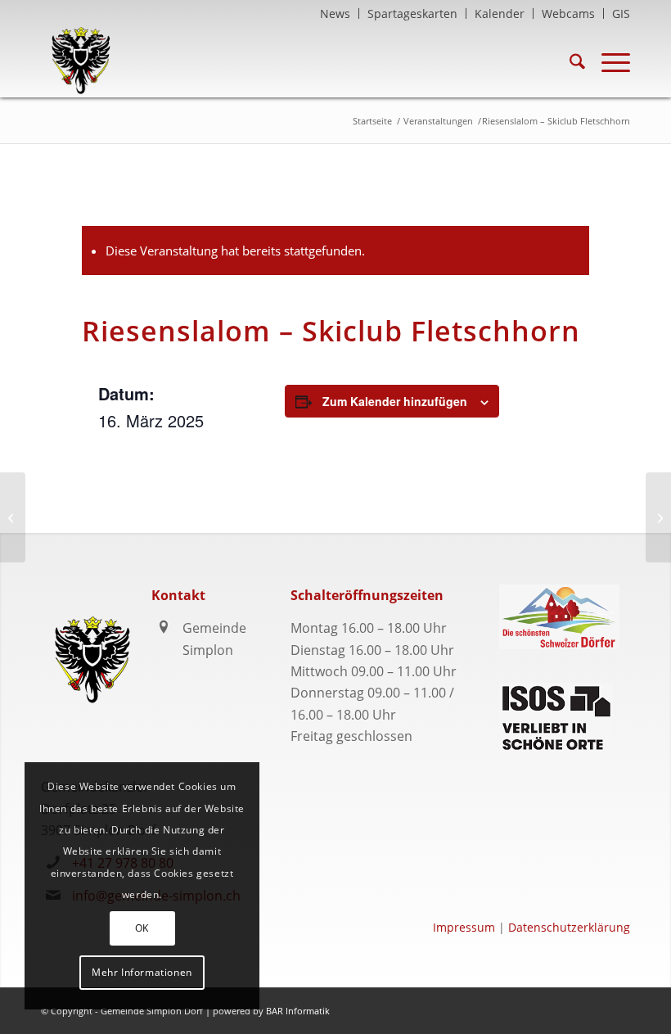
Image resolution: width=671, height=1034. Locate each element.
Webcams (568, 13)
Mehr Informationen (142, 972)
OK (142, 928)
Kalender (500, 13)
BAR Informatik (298, 1011)
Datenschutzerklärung (569, 927)
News (335, 13)
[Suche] (569, 60)
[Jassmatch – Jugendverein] (12, 517)
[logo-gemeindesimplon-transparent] (80, 60)
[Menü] (607, 60)
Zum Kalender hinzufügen (394, 401)
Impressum (464, 927)
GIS (621, 13)
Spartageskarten (412, 13)
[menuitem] (335, 13)
